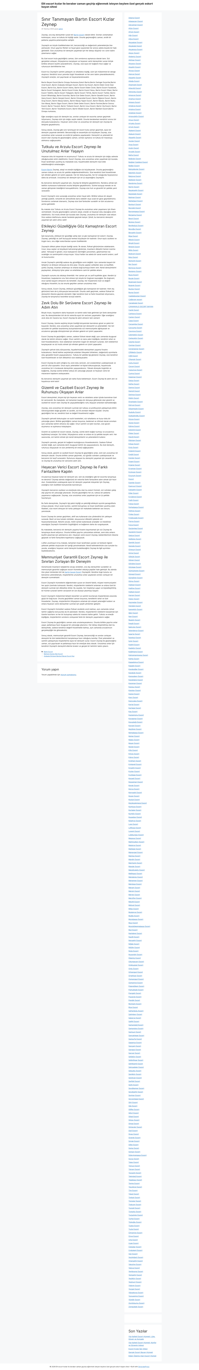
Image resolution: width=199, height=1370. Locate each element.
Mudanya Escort (135, 912)
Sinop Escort (134, 1124)
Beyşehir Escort (135, 233)
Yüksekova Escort (136, 1293)
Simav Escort (134, 1120)
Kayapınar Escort (136, 719)
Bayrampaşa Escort (137, 211)
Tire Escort (133, 1190)
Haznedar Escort (136, 602)
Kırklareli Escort (135, 764)
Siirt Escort (133, 1102)
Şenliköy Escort (135, 1074)
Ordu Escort (133, 969)
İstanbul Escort (135, 638)
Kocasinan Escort (136, 782)
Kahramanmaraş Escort (138, 655)
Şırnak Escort (134, 1141)
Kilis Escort (133, 750)
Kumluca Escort (135, 807)
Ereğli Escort (134, 454)
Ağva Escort (134, 39)
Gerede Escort (135, 546)
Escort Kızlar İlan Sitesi (138, 1349)
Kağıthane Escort (136, 652)
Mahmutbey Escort (136, 842)
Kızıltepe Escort (135, 775)
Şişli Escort (133, 1131)
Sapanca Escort (135, 1043)
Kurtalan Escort (135, 810)
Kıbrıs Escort (134, 757)
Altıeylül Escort (135, 88)
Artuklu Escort (134, 123)
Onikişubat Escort (136, 965)
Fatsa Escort (134, 504)
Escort (131, 479)
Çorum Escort (134, 366)
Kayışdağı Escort (135, 722)
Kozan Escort (134, 796)
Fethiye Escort (134, 511)
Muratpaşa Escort (136, 919)
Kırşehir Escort (135, 768)
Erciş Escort (133, 447)
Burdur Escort (134, 289)
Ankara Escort (134, 102)
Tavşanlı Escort (135, 1173)
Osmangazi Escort (136, 979)
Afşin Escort (134, 28)
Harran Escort (134, 595)
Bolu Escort (133, 257)
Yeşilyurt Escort (135, 1282)
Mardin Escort (134, 859)
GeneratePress (143, 1367)
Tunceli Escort (134, 1208)
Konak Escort (134, 785)
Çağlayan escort (135, 300)
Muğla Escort (134, 916)
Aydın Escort (134, 148)
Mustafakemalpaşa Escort (139, 926)
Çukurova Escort (135, 370)
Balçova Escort (135, 176)
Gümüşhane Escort (136, 571)
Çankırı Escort (134, 317)
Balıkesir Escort (135, 180)
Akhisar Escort (135, 60)
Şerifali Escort (134, 1081)
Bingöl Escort (134, 243)
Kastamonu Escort (136, 715)
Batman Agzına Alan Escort (53, 654)
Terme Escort (134, 1183)
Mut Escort (133, 930)
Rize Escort (133, 1007)
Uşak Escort (134, 1243)
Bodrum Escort (135, 254)
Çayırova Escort (135, 331)
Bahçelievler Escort (136, 169)
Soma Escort (134, 1148)
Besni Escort (134, 219)
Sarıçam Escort (135, 1046)
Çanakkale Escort (136, 303)
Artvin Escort (134, 127)
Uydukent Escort (135, 1250)
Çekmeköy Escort (136, 335)
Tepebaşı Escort (135, 1180)
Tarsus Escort (134, 1166)
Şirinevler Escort (135, 1127)
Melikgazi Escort (135, 874)
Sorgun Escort (134, 1152)
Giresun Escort (135, 550)
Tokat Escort (134, 1194)
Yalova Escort (134, 1268)
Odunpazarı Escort (136, 962)
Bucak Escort (134, 278)
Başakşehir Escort (136, 190)
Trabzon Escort (135, 1205)
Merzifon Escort (135, 898)
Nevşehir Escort (135, 940)
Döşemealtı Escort (136, 409)
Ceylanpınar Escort (136, 349)
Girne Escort (134, 553)
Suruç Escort (134, 1159)
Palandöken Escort (136, 986)
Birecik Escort (134, 247)
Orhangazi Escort (136, 972)
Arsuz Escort (134, 120)
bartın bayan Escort (73, 572)
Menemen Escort (136, 881)
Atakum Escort (135, 134)
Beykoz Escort (134, 222)
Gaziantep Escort (136, 528)
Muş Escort (133, 923)
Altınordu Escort (135, 92)
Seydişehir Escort (136, 1092)
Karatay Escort (135, 690)
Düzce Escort (134, 419)
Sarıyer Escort (134, 1053)
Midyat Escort (134, 905)
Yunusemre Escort (136, 1296)
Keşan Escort (134, 743)
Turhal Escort (134, 1219)
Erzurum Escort (135, 476)
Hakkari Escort (135, 585)
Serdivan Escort (135, 1078)
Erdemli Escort (135, 451)
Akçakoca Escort (135, 49)
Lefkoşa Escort (135, 828)
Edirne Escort (134, 426)
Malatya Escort (135, 845)
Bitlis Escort (133, 250)
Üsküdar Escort (135, 1247)
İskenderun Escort (136, 631)
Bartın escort (79, 35)
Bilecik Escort (134, 240)
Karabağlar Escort (136, 669)
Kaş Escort (133, 712)
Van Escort (133, 1254)
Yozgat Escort (134, 1289)
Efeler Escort (134, 433)
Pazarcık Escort (135, 997)
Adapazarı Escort (136, 21)
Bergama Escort (135, 215)
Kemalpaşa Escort (136, 733)
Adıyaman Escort (136, 25)
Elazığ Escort (134, 437)
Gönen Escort (134, 560)
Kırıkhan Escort (135, 761)
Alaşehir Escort (135, 78)
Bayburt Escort (135, 204)
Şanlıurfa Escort (135, 1039)
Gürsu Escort (134, 581)
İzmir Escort (133, 641)
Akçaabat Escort (135, 42)
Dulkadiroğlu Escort (137, 416)
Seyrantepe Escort (136, 1099)
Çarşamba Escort (136, 324)
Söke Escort (133, 1145)
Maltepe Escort (135, 849)
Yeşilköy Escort (135, 1279)
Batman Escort (135, 197)
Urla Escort (133, 1240)
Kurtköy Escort (135, 814)
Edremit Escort (135, 430)
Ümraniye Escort (135, 1233)
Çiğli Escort (133, 356)
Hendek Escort (135, 606)
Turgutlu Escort (135, 1212)
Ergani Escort (134, 461)
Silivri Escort (134, 1113)
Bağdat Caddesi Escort (138, 162)
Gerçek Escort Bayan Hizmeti (141, 1352)
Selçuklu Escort (135, 1071)
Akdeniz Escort (135, 57)
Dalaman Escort (135, 377)
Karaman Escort (135, 683)
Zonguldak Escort (136, 1307)
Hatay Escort (134, 599)
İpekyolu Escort (135, 627)
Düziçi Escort (134, 423)
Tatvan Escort (134, 1169)
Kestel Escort (134, 747)
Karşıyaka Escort (135, 701)
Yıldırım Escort (134, 1286)
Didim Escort (134, 398)
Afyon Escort (134, 32)
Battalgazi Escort (136, 201)
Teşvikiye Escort (135, 1187)
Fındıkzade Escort (136, 518)
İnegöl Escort (134, 623)
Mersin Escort (134, 891)
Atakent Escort (135, 130)
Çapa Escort (134, 321)
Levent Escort (134, 831)
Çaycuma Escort (135, 328)
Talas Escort (134, 1162)
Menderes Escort (136, 877)
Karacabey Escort (136, 676)
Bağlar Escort (134, 166)
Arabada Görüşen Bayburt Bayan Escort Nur (59, 656)
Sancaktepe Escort (136, 1036)
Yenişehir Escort (135, 1275)
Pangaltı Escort (135, 993)
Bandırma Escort (135, 183)
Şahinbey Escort (135, 1014)
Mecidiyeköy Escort (137, 870)
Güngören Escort (136, 578)
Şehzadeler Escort (136, 1067)
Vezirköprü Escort (136, 1257)
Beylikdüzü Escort (136, 226)
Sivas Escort (134, 1134)
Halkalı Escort (134, 592)
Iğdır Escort (133, 613)
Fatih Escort (133, 500)
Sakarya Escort (135, 1018)
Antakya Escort (135, 106)
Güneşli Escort (135, 574)
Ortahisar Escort (135, 976)
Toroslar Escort (135, 1201)
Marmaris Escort (135, 863)
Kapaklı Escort (134, 666)
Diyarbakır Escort (136, 402)
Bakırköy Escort (135, 173)
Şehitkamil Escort (136, 1064)
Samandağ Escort (136, 1025)
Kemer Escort (134, 736)
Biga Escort (133, 236)
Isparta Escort (134, 634)
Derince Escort (135, 395)
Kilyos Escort (134, 754)
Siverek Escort (134, 1138)
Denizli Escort (134, 391)
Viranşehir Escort (136, 1261)
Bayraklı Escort (135, 208)
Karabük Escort (135, 673)
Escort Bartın (46, 170)
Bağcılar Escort (135, 159)
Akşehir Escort (135, 67)
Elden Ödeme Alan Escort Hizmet (142, 1356)
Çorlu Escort (134, 363)
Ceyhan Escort (135, 345)
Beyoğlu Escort (135, 229)
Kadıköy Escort (135, 648)
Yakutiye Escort (135, 1264)
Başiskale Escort (135, 194)
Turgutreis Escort (136, 1215)
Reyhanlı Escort (135, 1004)
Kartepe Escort (135, 708)
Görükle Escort (135, 564)
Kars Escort (133, 697)
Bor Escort (133, 264)
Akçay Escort (134, 53)
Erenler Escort (134, 458)
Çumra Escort (134, 373)
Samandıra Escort (136, 1028)
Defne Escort (134, 384)
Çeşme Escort (134, 342)
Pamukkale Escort (136, 990)
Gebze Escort (134, 535)
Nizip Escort (133, 951)
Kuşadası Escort (135, 817)
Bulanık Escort (134, 285)
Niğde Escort (134, 944)
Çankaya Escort (135, 314)
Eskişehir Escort (135, 490)
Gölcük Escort (134, 557)
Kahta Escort (134, 659)
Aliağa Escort (134, 81)
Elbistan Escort (135, 440)
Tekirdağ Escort (135, 1176)
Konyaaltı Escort (135, 793)
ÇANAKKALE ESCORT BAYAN (141, 307)
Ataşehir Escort (135, 138)
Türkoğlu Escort (135, 1222)
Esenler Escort (134, 483)
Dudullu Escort (135, 412)
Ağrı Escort (133, 35)
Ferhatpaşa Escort (136, 507)
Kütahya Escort (135, 821)
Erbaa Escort (134, 444)
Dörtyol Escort (134, 405)
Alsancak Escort (135, 85)
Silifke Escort (134, 1109)
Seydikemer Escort (136, 1088)
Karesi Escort (134, 694)
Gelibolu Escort (135, 539)
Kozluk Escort (134, 800)
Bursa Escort (134, 292)
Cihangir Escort (135, 359)
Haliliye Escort (134, 588)
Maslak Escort (134, 866)
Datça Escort (134, 381)
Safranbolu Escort (136, 1011)
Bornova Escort (135, 268)
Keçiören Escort (135, 729)
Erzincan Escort (135, 472)
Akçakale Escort (135, 46)
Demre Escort (134, 388)
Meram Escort (134, 888)
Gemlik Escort (134, 542)
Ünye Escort (134, 1236)
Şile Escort (133, 1106)
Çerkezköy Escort (136, 338)
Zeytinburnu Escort (136, 1303)
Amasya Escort (135, 95)
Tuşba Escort (134, 1226)
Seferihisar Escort (136, 1060)
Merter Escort (134, 895)
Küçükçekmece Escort (138, 803)
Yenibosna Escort (136, 1271)
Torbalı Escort (134, 1198)
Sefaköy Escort (135, 1057)
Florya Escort (134, 521)
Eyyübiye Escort (135, 497)
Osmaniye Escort (136, 983)
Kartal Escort (134, 704)
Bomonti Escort (135, 261)
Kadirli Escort (134, 645)
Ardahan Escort (135, 113)
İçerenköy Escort (135, 609)
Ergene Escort (134, 465)
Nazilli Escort (134, 937)
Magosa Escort (135, 838)
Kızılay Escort (134, 771)
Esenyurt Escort (135, 486)
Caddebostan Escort (137, 296)
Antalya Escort (135, 109)
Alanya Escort (134, 74)
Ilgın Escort (133, 616)
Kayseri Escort (134, 726)
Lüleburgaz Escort (136, 835)
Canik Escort (134, 310)
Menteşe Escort (135, 884)
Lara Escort (133, 824)
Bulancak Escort (135, 282)
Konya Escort (134, 789)
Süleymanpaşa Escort (138, 1155)
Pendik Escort (134, 1000)
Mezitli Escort (134, 902)
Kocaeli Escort (134, 778)
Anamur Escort (135, 99)
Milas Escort (134, 909)
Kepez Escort (134, 740)
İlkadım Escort (134, 620)
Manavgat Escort (136, 852)
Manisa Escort (134, 856)
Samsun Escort (135, 1032)
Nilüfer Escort (134, 947)
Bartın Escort (48, 652)
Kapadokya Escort (136, 662)
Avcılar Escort (134, 141)
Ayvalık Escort (134, 152)
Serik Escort (133, 1085)
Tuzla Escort (134, 1229)
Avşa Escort (133, 145)
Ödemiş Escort (135, 958)
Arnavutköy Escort (136, 116)
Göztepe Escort (135, 567)
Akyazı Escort (134, 71)
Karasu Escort (134, 687)
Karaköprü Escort (136, 680)
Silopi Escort (134, 1117)
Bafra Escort (134, 155)
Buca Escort (133, 275)
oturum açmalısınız (68, 675)
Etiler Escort (133, 493)
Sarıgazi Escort (135, 1050)
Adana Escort (134, 18)
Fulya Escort (134, 525)
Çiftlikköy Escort (135, 352)
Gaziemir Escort (135, 532)
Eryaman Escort (135, 469)
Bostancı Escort (135, 271)
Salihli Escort (134, 1021)
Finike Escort (134, 514)
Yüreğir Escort (134, 1300)
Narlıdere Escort (135, 933)
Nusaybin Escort (135, 955)
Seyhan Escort (135, 1095)
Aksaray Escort (135, 64)
